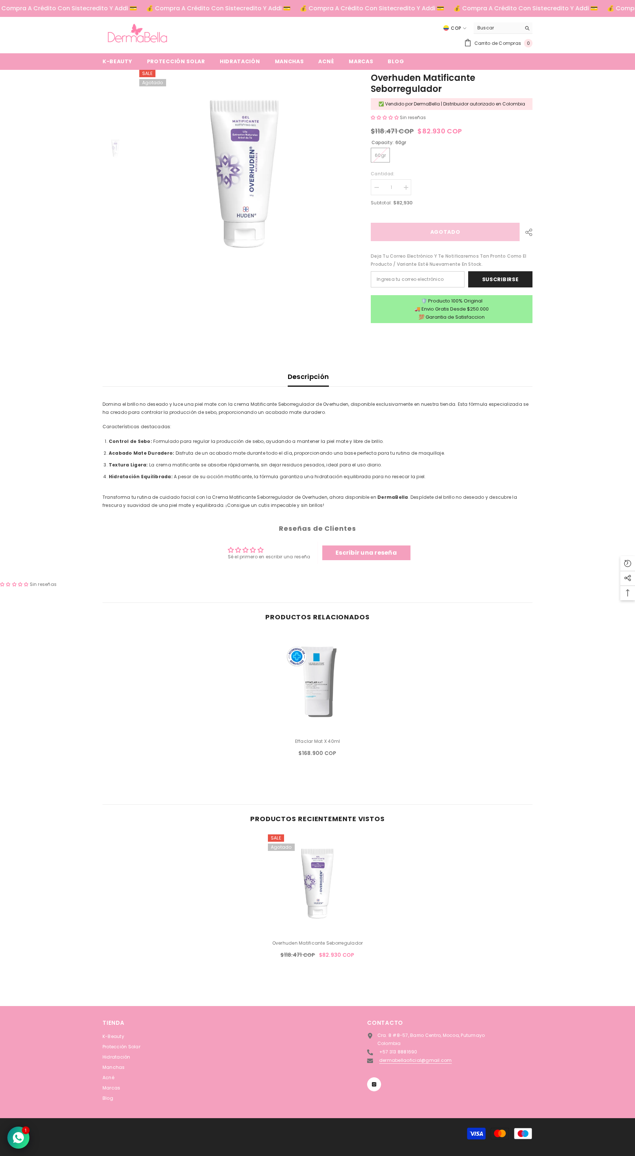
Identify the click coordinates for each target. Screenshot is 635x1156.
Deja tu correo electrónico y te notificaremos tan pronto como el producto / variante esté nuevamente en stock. (448, 260)
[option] (244, 175)
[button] (385, 117)
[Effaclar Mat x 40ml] (317, 682)
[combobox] (497, 27)
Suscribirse (500, 279)
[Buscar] (503, 28)
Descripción (308, 376)
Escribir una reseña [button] (366, 552)
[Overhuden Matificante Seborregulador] (317, 884)
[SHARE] (526, 232)
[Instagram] (374, 1084)
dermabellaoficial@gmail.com (415, 1060)
